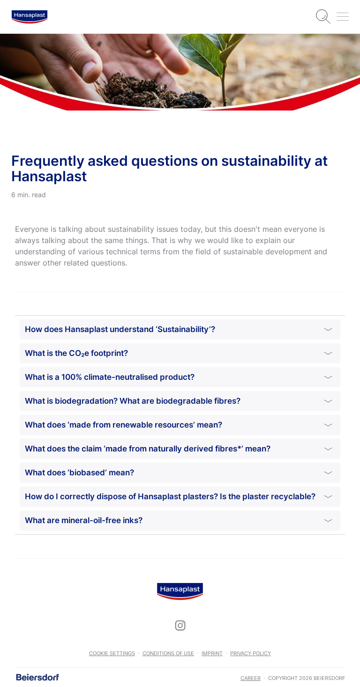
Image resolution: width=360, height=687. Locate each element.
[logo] (29, 17)
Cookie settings (112, 653)
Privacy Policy (250, 653)
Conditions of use (168, 653)
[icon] (180, 625)
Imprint (212, 653)
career (250, 678)
